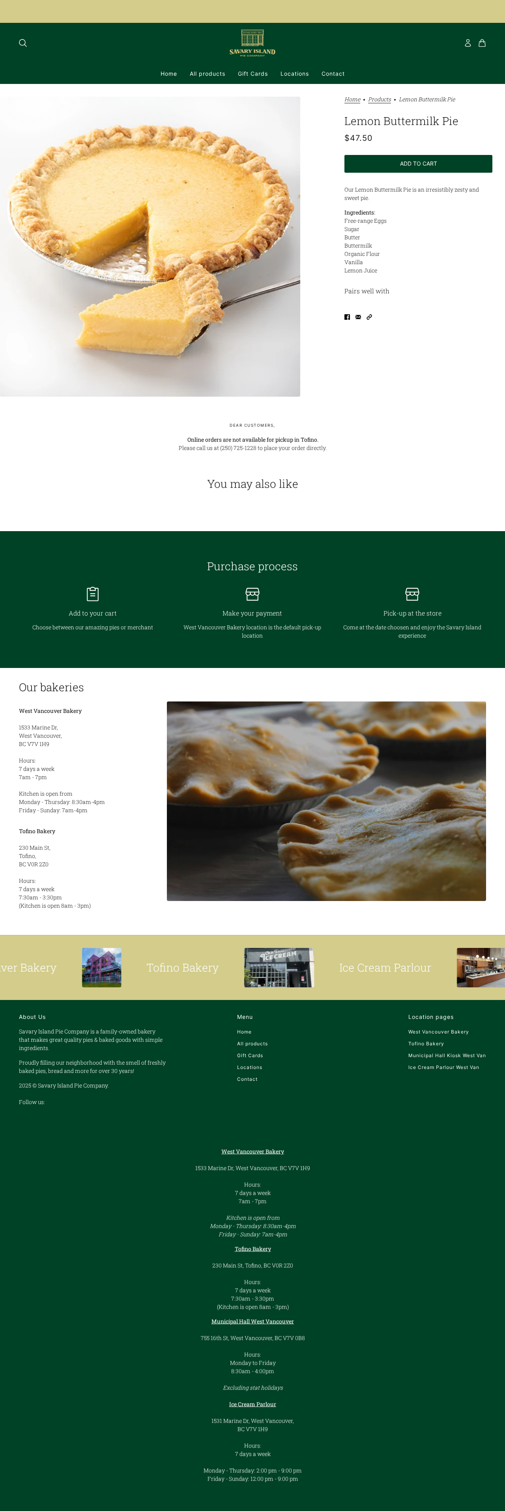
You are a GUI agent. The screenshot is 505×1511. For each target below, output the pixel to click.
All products (252, 1044)
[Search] (23, 43)
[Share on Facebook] (347, 317)
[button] (369, 317)
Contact (247, 1079)
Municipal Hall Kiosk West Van (447, 1055)
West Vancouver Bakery (438, 1032)
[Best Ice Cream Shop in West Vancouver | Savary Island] (237, 967)
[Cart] (482, 43)
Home (352, 100)
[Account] (468, 43)
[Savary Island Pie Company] (252, 43)
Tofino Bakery (426, 1044)
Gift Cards (250, 1055)
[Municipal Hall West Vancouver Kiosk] (441, 967)
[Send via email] (358, 317)
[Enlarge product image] (150, 247)
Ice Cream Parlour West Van (443, 1067)
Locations (249, 1067)
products (379, 100)
